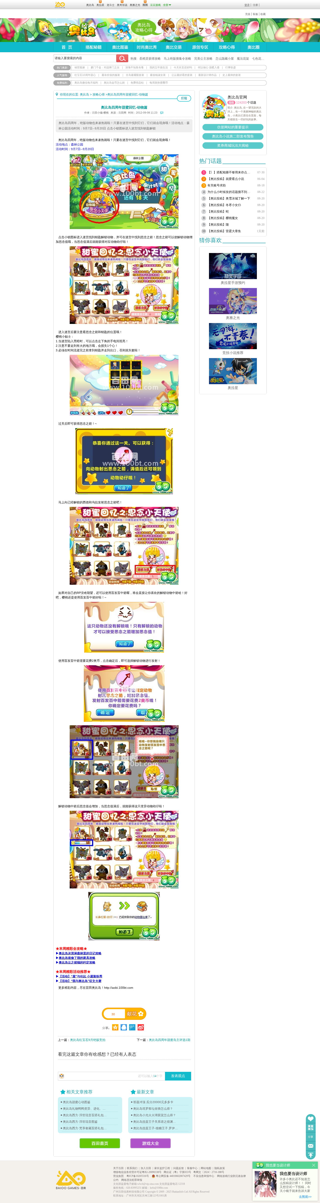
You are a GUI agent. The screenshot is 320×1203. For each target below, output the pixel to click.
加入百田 (146, 1168)
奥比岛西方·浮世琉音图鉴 (80, 1121)
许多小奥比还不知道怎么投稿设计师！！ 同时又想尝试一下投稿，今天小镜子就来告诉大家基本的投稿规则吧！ (295, 1185)
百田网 (76, 4)
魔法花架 (243, 58)
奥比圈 (253, 47)
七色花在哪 (259, 58)
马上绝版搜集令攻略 (177, 58)
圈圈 (231, 102)
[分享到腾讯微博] (132, 1027)
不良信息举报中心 (204, 1176)
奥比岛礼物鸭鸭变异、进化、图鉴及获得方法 (85, 1108)
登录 (247, 5)
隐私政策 (219, 1168)
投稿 (184, 98)
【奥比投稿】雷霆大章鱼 (224, 231)
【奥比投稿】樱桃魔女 (222, 218)
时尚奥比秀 (146, 47)
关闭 (314, 1165)
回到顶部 (311, 1155)
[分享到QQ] (115, 1027)
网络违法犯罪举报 (131, 1179)
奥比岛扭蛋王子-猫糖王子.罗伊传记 (155, 1128)
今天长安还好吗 (183, 67)
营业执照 (118, 1176)
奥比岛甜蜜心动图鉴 (76, 1102)
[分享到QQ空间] (124, 1027)
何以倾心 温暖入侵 (208, 67)
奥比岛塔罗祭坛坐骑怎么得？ (153, 1108)
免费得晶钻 (137, 82)
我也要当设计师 (293, 1173)
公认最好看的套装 (182, 75)
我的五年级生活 (159, 67)
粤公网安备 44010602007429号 (173, 1176)
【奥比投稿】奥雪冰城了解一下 (228, 198)
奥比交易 (173, 47)
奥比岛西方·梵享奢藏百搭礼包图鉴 (85, 1128)
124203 (241, 102)
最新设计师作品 (207, 75)
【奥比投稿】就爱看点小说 (225, 179)
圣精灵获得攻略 (150, 58)
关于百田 (118, 1168)
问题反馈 (311, 1145)
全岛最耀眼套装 (135, 75)
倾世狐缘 (79, 67)
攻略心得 (226, 47)
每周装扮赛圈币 (159, 82)
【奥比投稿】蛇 (218, 211)
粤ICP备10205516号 (138, 1176)
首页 (66, 47)
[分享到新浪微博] (141, 1027)
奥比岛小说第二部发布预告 (233, 136)
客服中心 (192, 1168)
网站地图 (206, 1168)
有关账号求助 (216, 185)
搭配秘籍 (93, 47)
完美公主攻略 (203, 58)
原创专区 (200, 47)
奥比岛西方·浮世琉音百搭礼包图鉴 (85, 1115)
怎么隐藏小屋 (225, 58)
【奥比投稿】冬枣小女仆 (224, 205)
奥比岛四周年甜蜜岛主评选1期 (169, 1040)
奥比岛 (80, 30)
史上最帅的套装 (231, 75)
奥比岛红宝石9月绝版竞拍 (87, 1040)
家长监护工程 (162, 1168)
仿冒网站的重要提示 (233, 127)
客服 (255, 14)
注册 (255, 5)
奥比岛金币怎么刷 (114, 82)
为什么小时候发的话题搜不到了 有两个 (230, 192)
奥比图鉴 (120, 47)
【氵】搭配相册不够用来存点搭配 (230, 172)
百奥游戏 (60, 4)
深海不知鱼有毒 (134, 67)
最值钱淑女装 (158, 75)
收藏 (263, 14)
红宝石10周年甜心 (85, 75)
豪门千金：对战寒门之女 (105, 67)
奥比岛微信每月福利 (86, 82)
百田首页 (100, 1143)
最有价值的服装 (111, 75)
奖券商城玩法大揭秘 (233, 145)
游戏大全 (150, 1143)
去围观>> (305, 1196)
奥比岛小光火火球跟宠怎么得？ (154, 1115)
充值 (247, 14)
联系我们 (132, 1168)
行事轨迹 (230, 67)
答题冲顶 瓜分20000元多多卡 (153, 1102)
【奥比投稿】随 (218, 224)
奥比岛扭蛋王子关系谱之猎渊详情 (155, 1121)
